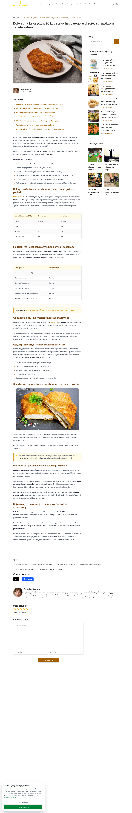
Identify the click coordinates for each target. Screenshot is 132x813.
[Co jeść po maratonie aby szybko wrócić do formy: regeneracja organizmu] (95, 180)
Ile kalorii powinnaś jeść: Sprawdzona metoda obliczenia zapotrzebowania (50, 310)
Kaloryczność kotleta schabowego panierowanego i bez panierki (40, 104)
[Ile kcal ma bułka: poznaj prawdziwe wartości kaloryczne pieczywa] (93, 90)
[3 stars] (20, 609)
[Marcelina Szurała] (16, 90)
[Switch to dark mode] (117, 4)
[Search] (114, 4)
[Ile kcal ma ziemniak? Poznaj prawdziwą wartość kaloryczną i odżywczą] (93, 103)
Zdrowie (88, 4)
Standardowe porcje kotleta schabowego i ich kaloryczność (39, 121)
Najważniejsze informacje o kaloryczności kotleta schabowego (40, 129)
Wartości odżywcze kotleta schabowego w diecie (35, 125)
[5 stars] (26, 609)
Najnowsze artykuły (46, 4)
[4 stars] (23, 609)
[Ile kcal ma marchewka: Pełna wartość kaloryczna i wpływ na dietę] (93, 129)
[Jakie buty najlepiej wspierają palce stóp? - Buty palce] (111, 180)
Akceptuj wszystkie (23, 807)
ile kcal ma (54, 322)
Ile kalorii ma (17, 197)
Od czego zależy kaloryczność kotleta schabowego (35, 113)
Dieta (57, 4)
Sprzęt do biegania (68, 4)
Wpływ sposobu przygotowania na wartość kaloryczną (37, 116)
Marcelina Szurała (26, 89)
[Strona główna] (14, 18)
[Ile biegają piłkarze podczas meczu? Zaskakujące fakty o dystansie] (95, 155)
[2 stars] (17, 609)
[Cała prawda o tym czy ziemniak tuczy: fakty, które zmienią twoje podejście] (93, 116)
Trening (79, 4)
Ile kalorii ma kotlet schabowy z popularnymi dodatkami (37, 108)
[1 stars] (14, 609)
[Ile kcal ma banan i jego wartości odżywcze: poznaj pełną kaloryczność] (93, 77)
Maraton (96, 4)
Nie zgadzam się (23, 802)
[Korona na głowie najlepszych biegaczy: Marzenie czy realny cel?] (111, 155)
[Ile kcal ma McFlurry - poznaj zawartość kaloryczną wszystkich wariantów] (93, 64)
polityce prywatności (10, 797)
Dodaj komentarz (48, 660)
